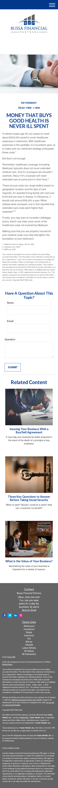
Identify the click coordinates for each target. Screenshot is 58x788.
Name (10, 302)
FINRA (21, 717)
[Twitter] (24, 42)
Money (29, 641)
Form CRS (11, 657)
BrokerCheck (7, 664)
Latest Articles (29, 647)
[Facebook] (32, 42)
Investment (29, 629)
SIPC (27, 717)
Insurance (29, 635)
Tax (29, 638)
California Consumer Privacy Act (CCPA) (26, 699)
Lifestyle (29, 644)
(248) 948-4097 (30, 49)
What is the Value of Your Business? (29, 561)
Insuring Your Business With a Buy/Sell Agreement (29, 430)
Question (10, 339)
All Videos (29, 650)
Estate (29, 632)
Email (10, 321)
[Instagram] (21, 615)
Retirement (29, 626)
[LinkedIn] (29, 42)
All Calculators (29, 654)
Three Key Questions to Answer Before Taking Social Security (29, 498)
